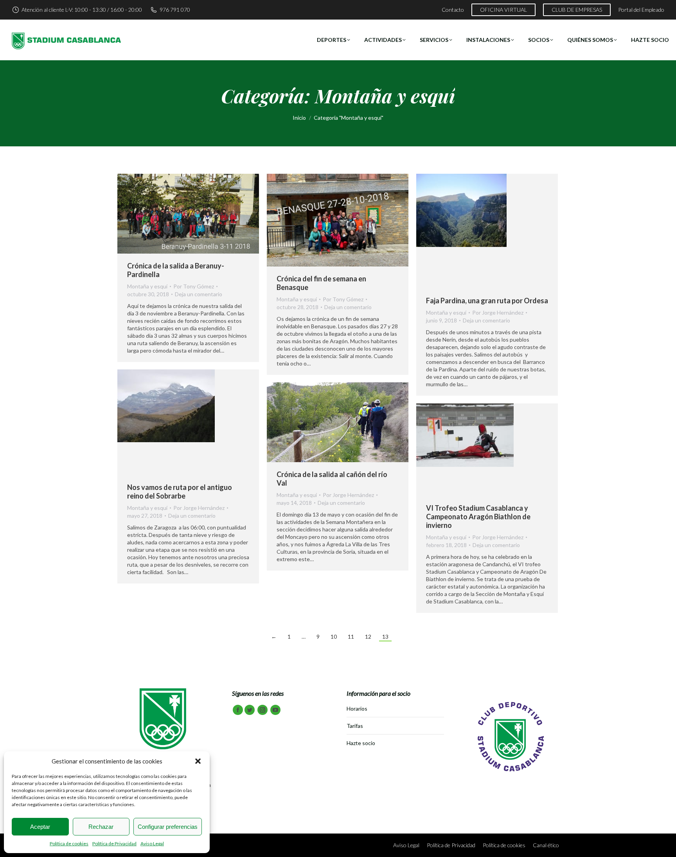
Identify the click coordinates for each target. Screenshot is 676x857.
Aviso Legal (152, 843)
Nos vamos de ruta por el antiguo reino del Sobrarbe (179, 491)
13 (385, 636)
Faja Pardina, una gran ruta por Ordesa (487, 300)
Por (193, 286)
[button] (198, 761)
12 (368, 636)
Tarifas (355, 725)
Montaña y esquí (147, 286)
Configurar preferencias (168, 826)
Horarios (357, 708)
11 (351, 636)
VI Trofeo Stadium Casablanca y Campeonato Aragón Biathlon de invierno (478, 516)
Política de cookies (69, 843)
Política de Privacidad (114, 843)
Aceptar (40, 826)
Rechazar (100, 826)
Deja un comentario (198, 294)
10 (334, 636)
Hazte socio (361, 743)
